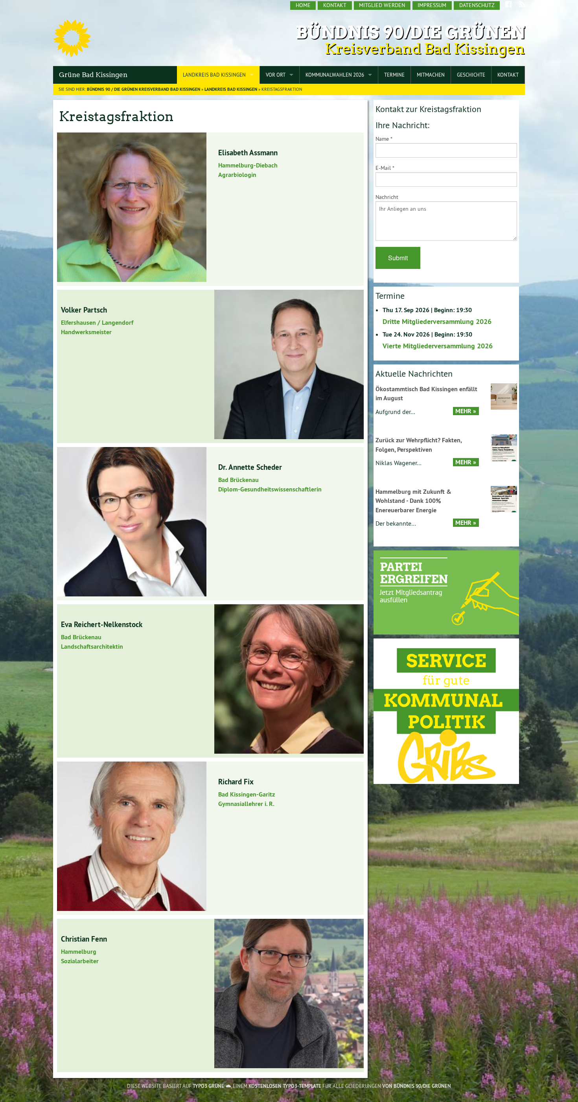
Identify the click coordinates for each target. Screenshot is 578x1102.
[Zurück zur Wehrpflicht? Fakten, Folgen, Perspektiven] (504, 447)
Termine (394, 75)
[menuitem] (303, 5)
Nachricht (387, 197)
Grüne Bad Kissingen (93, 75)
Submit (398, 257)
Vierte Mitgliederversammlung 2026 (438, 345)
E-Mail (385, 167)
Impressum (432, 5)
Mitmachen (431, 75)
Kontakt (334, 5)
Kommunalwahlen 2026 (335, 75)
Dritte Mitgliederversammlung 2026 (437, 321)
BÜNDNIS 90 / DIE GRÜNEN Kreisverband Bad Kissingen (143, 89)
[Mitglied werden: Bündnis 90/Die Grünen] (446, 592)
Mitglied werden (382, 5)
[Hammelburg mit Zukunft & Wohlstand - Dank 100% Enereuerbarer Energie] (504, 498)
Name (384, 138)
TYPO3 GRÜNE (208, 1086)
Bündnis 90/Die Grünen (410, 32)
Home (303, 5)
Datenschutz (477, 5)
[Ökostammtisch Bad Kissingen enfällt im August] (504, 396)
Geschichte (471, 75)
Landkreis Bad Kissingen (214, 75)
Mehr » (465, 411)
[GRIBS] (446, 710)
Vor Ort (275, 75)
